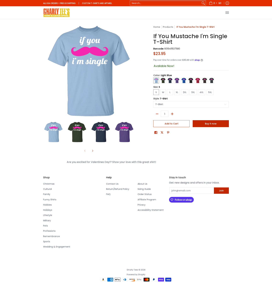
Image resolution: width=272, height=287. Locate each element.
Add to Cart (171, 123)
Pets (45, 225)
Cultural (47, 189)
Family (46, 194)
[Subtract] (157, 113)
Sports (46, 241)
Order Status (145, 194)
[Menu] (227, 12)
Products (168, 27)
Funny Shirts (49, 199)
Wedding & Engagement (56, 246)
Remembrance (51, 236)
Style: (160, 98)
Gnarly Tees (132, 269)
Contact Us (112, 183)
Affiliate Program (147, 199)
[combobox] (165, 3)
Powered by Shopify (136, 274)
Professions (49, 230)
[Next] (92, 150)
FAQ (108, 194)
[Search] (203, 3)
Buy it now (211, 123)
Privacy (141, 204)
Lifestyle (47, 215)
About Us (142, 183)
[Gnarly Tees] (56, 12)
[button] (156, 132)
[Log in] (227, 3)
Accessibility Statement (151, 210)
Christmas (48, 183)
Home (156, 27)
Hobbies (47, 204)
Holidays (47, 210)
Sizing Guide (144, 189)
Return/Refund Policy (117, 189)
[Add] (172, 113)
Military (47, 220)
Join (221, 190)
